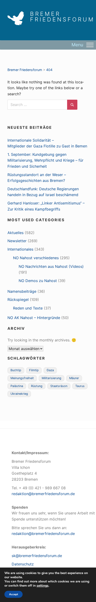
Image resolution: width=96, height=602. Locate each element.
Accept (13, 594)
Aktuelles (15, 232)
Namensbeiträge (21, 291)
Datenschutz (23, 564)
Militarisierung (51, 378)
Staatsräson (58, 386)
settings (42, 586)
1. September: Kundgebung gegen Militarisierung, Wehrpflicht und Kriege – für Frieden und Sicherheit (45, 160)
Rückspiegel (18, 299)
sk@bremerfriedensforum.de (37, 555)
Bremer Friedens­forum (62, 16)
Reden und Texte (28, 308)
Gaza (50, 370)
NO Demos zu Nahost (38, 280)
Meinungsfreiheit (22, 378)
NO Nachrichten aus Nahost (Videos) (51, 266)
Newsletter (17, 240)
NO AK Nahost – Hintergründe (33, 317)
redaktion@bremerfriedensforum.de (43, 493)
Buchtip (15, 370)
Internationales (20, 249)
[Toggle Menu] (90, 45)
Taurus (80, 386)
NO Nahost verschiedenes (36, 257)
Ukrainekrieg (19, 393)
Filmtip (34, 370)
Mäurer (74, 378)
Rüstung (36, 386)
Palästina (16, 386)
